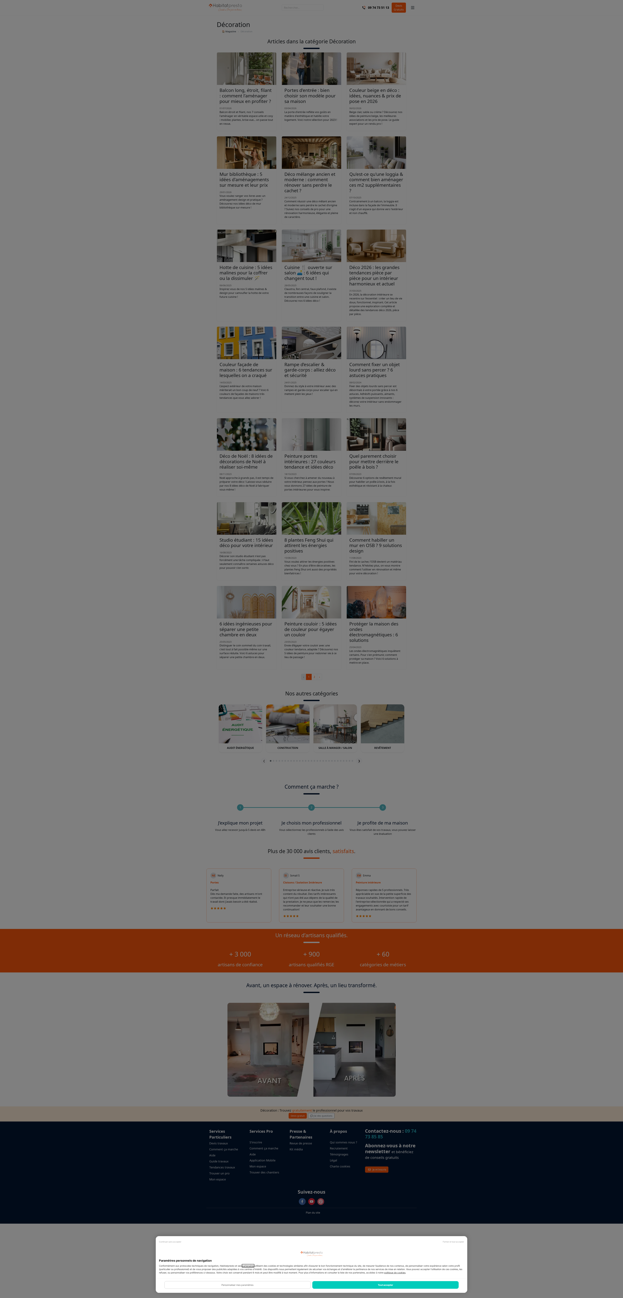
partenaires (248, 1265)
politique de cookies (394, 1272)
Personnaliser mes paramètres (237, 1285)
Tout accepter (385, 1285)
